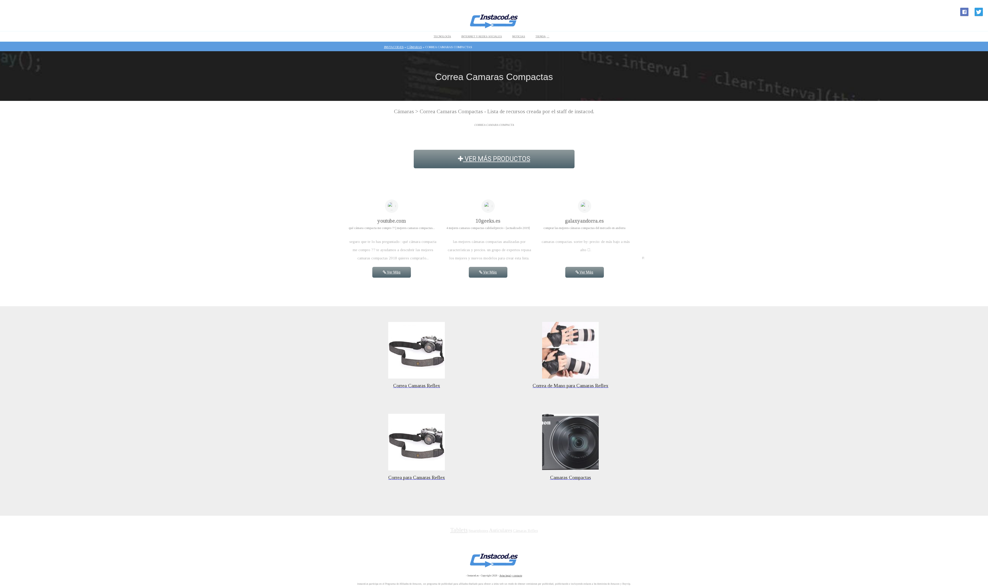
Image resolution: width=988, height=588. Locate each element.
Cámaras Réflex (525, 531)
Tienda (540, 36)
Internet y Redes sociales (481, 36)
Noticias (518, 36)
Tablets (459, 530)
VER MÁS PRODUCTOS (496, 159)
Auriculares (500, 530)
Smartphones (478, 531)
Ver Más (393, 272)
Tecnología (442, 36)
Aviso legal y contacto (510, 575)
